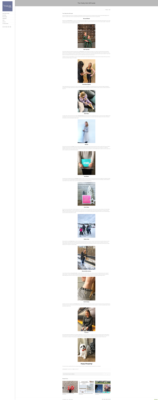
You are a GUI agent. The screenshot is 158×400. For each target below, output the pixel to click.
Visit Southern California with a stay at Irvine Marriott (102, 393)
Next (109, 9)
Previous (107, 9)
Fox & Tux (80, 334)
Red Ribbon (76, 178)
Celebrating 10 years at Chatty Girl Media (68, 393)
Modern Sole (72, 241)
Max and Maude (70, 20)
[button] (63, 387)
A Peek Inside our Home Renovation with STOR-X (86, 393)
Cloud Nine (87, 86)
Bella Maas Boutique (81, 115)
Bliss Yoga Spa (82, 51)
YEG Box (73, 146)
